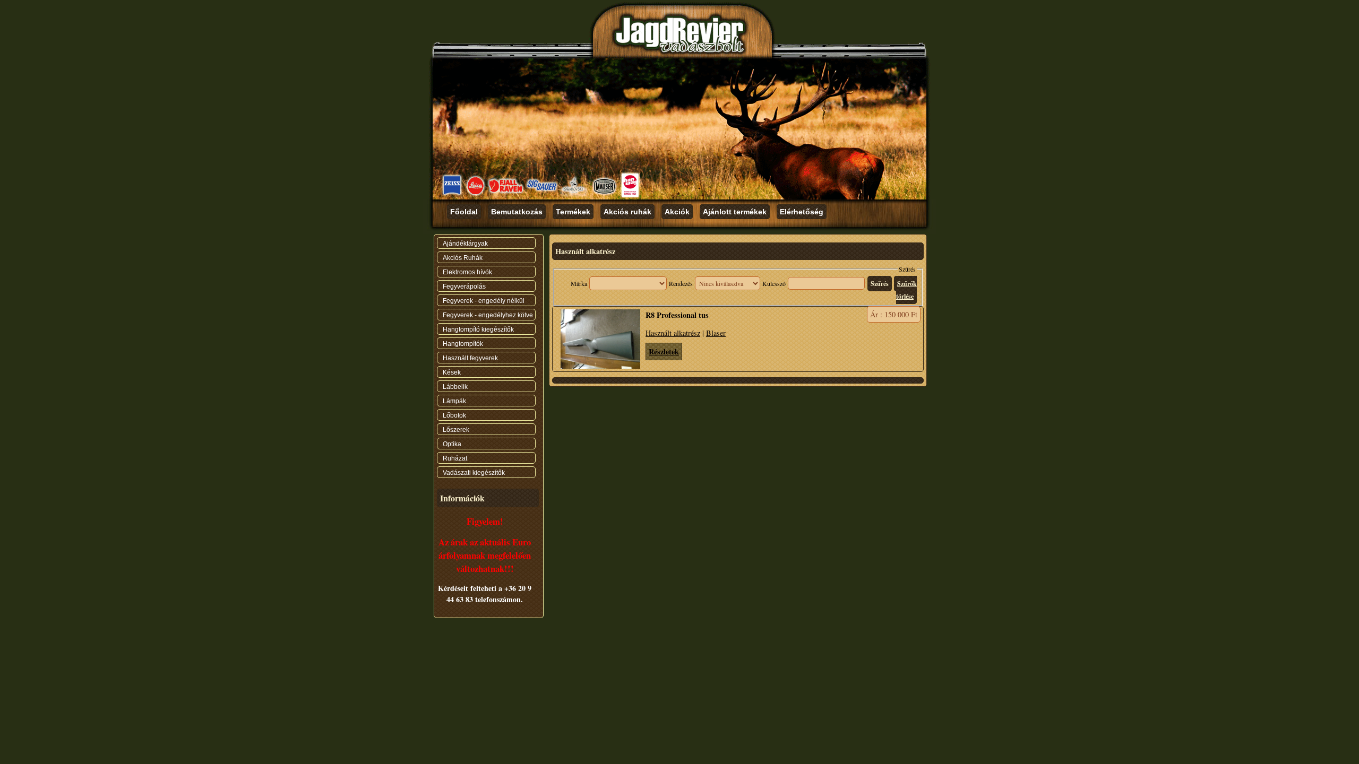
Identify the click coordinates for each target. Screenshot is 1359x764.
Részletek (664, 351)
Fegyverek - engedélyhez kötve (488, 315)
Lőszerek (456, 429)
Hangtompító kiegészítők (478, 329)
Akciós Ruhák (463, 258)
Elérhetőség (801, 211)
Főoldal (464, 211)
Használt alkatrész (673, 333)
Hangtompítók (463, 344)
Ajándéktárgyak (465, 243)
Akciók (677, 211)
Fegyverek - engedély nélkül (483, 301)
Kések (452, 372)
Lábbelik (455, 386)
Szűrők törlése (906, 290)
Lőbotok (454, 415)
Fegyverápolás (464, 286)
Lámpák (454, 401)
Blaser (716, 333)
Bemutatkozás (517, 211)
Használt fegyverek (470, 358)
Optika (452, 444)
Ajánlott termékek (735, 211)
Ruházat (455, 458)
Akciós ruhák (627, 211)
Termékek (573, 211)
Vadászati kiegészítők (474, 472)
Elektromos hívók (467, 272)
